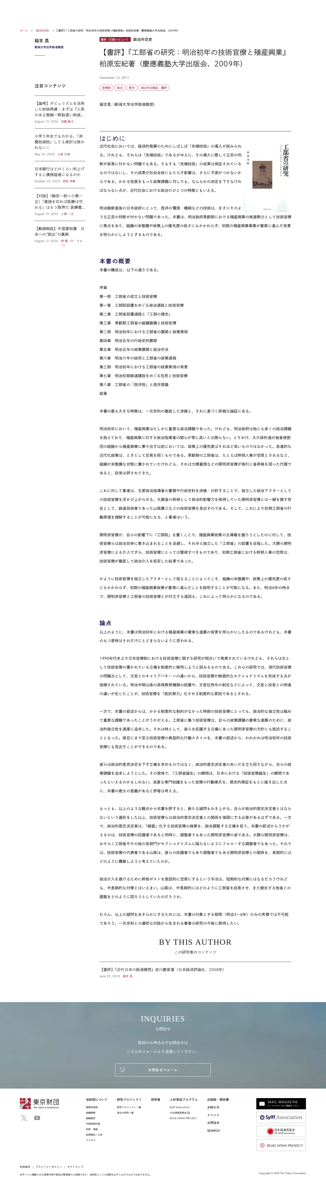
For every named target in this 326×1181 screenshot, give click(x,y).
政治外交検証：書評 (154, 87)
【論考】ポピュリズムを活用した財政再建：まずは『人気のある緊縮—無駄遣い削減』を (60, 112)
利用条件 (25, 1166)
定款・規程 (92, 1129)
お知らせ (213, 1107)
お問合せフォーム (163, 1070)
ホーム (24, 30)
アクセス (90, 1140)
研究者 (155, 1099)
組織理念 (90, 1118)
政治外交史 (43, 30)
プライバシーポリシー (49, 1166)
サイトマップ (75, 1166)
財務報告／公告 (94, 1134)
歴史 (132, 87)
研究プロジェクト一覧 (129, 1107)
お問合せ (213, 1122)
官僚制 (106, 87)
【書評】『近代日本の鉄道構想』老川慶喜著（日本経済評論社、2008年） (195, 970)
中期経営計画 (93, 1123)
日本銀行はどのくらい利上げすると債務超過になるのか (60, 174)
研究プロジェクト (129, 1099)
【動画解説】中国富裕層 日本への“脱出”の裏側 (60, 234)
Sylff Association (179, 1107)
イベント (213, 1115)
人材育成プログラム (184, 1099)
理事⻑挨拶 (92, 1107)
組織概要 (90, 1112)
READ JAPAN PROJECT (183, 1118)
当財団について (97, 1099)
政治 (120, 87)
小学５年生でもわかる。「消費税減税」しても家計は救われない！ (60, 145)
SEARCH (213, 1130)
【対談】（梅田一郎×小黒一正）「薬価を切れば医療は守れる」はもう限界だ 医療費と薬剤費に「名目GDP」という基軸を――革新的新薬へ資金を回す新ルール (60, 204)
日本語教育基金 (178, 1112)
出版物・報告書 (218, 1099)
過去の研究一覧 (125, 1112)
